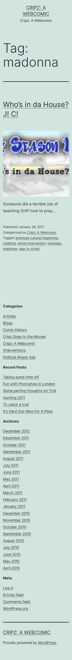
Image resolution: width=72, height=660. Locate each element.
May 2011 (11, 479)
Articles (9, 316)
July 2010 (11, 547)
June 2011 (11, 472)
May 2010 (11, 561)
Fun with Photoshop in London (29, 384)
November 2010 (16, 520)
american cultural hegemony (36, 238)
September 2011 (16, 452)
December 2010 (16, 513)
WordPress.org (15, 608)
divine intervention (32, 243)
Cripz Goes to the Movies (24, 337)
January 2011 (14, 506)
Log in (8, 588)
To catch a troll (16, 404)
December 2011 (16, 438)
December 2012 (16, 431)
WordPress (47, 643)
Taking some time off (21, 377)
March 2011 (12, 493)
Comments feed (16, 602)
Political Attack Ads (19, 357)
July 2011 (10, 465)
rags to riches (29, 249)
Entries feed (13, 595)
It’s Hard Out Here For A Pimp (28, 411)
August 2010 (13, 540)
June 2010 (11, 554)
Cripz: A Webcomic (41, 232)
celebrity (9, 243)
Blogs (7, 323)
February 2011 (15, 499)
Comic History (15, 330)
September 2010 (17, 534)
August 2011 (13, 458)
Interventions (14, 350)
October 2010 (14, 527)
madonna (10, 249)
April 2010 (11, 568)
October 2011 (14, 445)
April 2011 (11, 486)
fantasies (54, 243)
